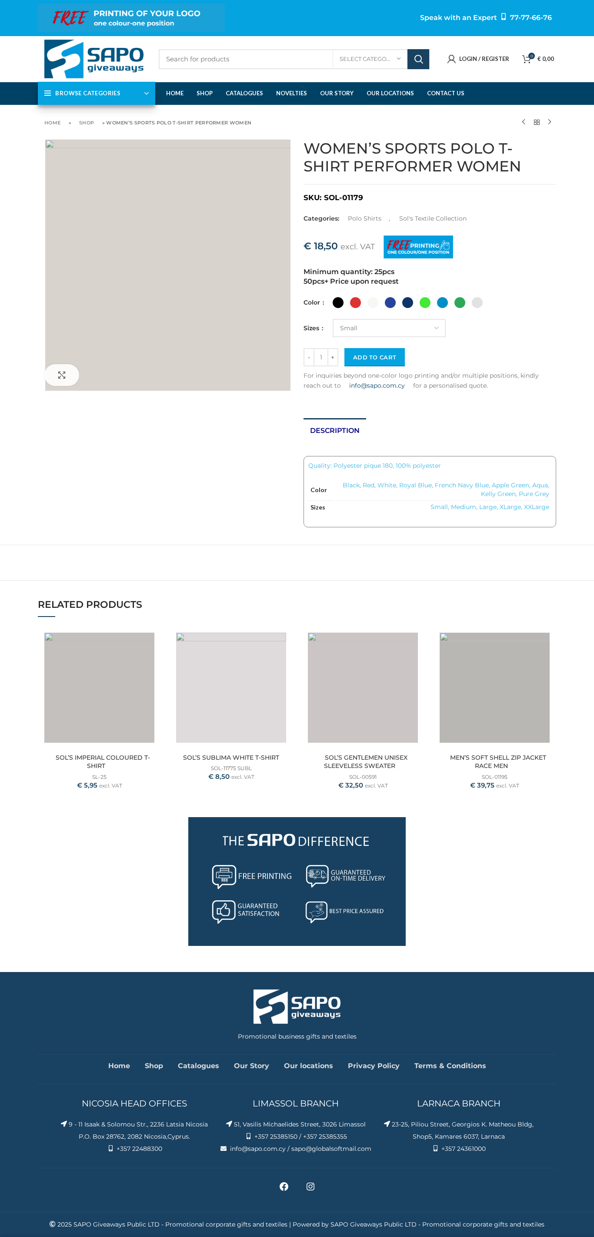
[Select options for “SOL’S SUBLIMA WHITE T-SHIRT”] (286, 640)
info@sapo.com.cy (377, 385)
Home (52, 123)
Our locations (308, 1066)
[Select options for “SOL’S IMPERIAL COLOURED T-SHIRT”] (154, 640)
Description (335, 430)
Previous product (523, 122)
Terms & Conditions (450, 1066)
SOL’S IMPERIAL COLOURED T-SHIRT (103, 762)
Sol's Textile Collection (433, 218)
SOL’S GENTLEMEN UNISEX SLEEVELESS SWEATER (365, 762)
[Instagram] (310, 1189)
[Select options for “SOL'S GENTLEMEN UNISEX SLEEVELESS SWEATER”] (418, 640)
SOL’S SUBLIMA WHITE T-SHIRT (231, 757)
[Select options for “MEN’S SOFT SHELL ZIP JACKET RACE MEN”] (550, 640)
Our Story (251, 1066)
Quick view (154, 660)
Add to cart (374, 357)
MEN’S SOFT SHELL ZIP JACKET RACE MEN (498, 762)
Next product (549, 122)
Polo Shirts (364, 218)
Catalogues (198, 1066)
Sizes (312, 328)
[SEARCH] (418, 59)
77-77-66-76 (531, 17)
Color (313, 302)
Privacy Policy (374, 1066)
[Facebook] (284, 1189)
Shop (86, 123)
